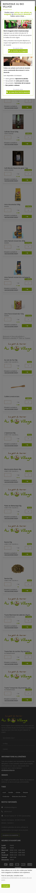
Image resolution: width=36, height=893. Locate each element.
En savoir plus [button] (18, 48)
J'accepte (6, 886)
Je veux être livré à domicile (19, 92)
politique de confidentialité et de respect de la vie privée (16, 879)
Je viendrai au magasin (19, 51)
